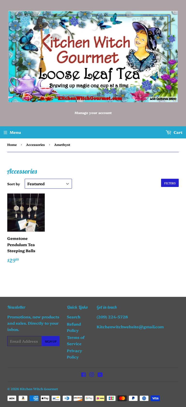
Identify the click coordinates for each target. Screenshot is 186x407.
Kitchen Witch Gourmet (39, 388)
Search (73, 316)
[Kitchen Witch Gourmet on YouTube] (100, 375)
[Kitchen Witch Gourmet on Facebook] (83, 375)
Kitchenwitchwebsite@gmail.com (130, 326)
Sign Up (50, 341)
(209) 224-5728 (112, 316)
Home (12, 144)
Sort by (13, 183)
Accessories (35, 144)
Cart (177, 132)
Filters (170, 183)
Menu (15, 132)
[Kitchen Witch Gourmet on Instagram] (91, 375)
